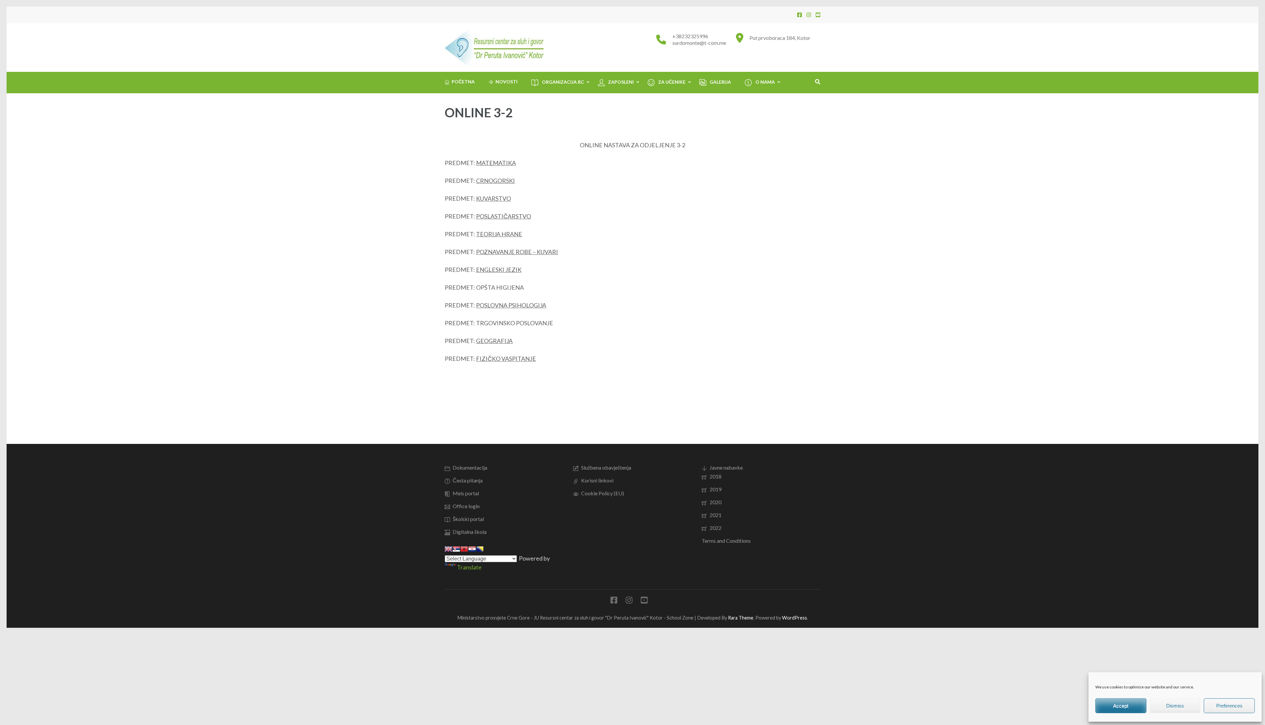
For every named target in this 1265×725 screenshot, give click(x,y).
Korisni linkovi (597, 480)
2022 (715, 528)
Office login (466, 506)
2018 (715, 476)
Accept (1120, 706)
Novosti (506, 81)
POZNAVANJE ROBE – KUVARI (517, 251)
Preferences (1229, 706)
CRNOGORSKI (495, 180)
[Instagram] (808, 15)
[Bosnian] (480, 549)
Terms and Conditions (726, 540)
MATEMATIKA (496, 162)
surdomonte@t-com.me (699, 43)
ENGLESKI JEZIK (498, 269)
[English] (448, 549)
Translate (469, 567)
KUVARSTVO (493, 198)
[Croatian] (472, 549)
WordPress (794, 618)
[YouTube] (818, 15)
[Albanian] (464, 549)
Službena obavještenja (606, 467)
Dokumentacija (470, 467)
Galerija (720, 82)
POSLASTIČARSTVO (503, 216)
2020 (715, 502)
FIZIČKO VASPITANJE (506, 358)
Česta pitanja (468, 480)
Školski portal (468, 519)
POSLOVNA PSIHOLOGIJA (511, 305)
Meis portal (466, 493)
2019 (715, 489)
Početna (463, 81)
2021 (715, 515)
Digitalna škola (470, 532)
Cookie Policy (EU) (602, 493)
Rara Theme (740, 618)
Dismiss (1175, 706)
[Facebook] (799, 15)
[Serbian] (456, 549)
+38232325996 (690, 36)
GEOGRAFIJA (494, 340)
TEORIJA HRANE (499, 234)
